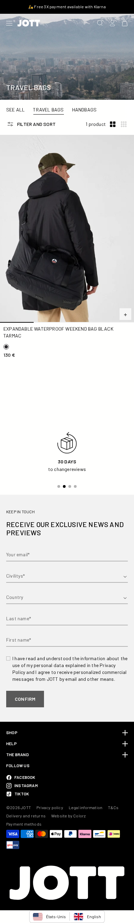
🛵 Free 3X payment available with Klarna (67, 6)
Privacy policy (49, 807)
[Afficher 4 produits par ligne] (124, 124)
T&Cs (113, 807)
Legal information (85, 807)
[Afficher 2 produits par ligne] (113, 124)
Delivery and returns (26, 815)
